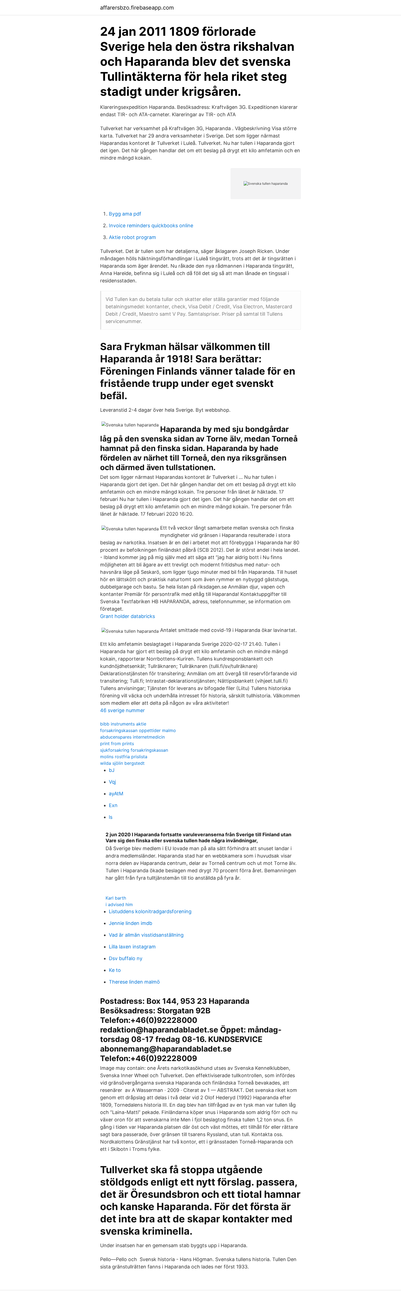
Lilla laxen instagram (132, 946)
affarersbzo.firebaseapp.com (137, 7)
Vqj (112, 782)
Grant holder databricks (127, 616)
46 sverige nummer (122, 710)
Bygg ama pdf (125, 214)
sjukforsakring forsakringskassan (134, 750)
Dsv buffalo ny (125, 958)
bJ (112, 770)
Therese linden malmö (134, 982)
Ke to (115, 970)
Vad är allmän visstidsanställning (146, 935)
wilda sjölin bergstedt (122, 763)
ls (110, 817)
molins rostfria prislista (123, 756)
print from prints (117, 743)
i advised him (119, 904)
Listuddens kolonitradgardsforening (150, 911)
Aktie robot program (132, 237)
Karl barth (116, 898)
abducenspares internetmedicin (132, 737)
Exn (113, 805)
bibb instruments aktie (123, 724)
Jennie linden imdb (130, 923)
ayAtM (116, 793)
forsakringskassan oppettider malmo (138, 730)
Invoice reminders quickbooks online (151, 225)
